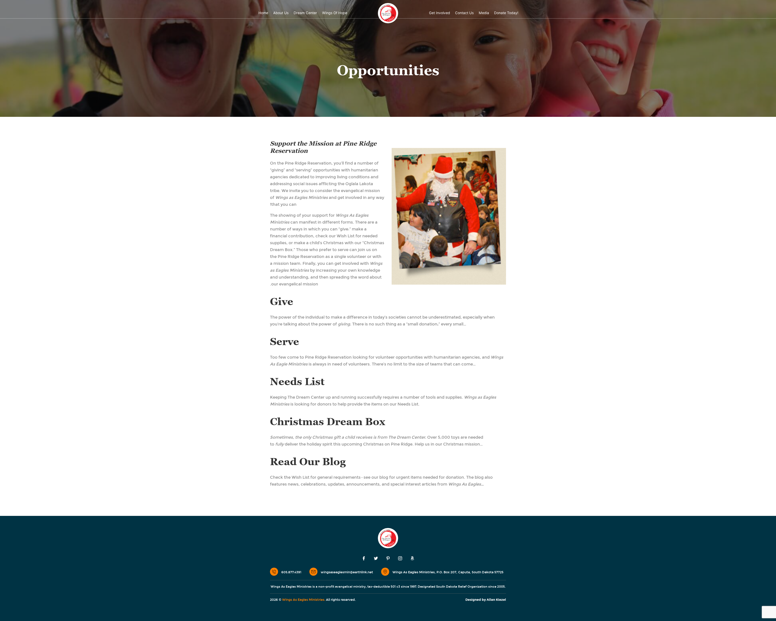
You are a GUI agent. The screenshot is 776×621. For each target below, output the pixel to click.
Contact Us (464, 13)
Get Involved (439, 13)
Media (484, 13)
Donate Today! (506, 13)
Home (263, 13)
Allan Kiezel (496, 600)
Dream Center (305, 13)
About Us (281, 13)
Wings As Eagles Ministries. (303, 600)
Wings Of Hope (334, 13)
